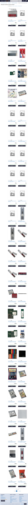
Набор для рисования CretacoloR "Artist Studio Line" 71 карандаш (12, 361)
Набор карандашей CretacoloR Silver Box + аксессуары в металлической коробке (12, 422)
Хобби (11, 501)
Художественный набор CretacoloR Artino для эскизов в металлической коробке (22, 402)
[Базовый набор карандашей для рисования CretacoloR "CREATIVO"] (22, 374)
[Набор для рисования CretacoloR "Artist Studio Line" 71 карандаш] (12, 354)
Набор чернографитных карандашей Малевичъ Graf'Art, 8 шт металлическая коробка (22, 81)
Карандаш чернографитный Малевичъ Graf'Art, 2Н (12, 221)
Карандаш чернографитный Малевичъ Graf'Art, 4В (22, 121)
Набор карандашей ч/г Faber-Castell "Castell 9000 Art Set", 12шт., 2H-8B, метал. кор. (12, 342)
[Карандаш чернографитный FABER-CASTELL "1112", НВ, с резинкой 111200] (22, 293)
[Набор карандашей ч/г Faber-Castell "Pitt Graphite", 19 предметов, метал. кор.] (12, 313)
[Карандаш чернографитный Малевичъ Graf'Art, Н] (22, 193)
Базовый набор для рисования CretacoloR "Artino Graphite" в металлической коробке (11, 402)
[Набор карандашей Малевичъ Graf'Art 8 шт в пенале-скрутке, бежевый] (12, 153)
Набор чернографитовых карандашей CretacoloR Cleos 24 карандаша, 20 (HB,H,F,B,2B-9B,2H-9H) (12, 302)
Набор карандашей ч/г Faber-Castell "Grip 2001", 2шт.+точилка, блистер (22, 61)
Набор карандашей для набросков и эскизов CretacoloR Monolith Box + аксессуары (12, 462)
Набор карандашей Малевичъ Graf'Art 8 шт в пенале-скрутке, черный (12, 141)
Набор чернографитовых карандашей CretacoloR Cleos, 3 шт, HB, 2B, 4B (12, 261)
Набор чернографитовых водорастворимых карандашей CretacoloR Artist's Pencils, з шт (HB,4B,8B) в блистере (21, 462)
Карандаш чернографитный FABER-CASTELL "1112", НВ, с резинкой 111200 (22, 301)
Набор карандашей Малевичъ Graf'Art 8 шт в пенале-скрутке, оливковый (22, 141)
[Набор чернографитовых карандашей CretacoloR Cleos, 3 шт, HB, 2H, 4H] (12, 273)
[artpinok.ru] (7, 1)
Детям (11, 502)
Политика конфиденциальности (23, 500)
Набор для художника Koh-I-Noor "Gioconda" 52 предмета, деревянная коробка (22, 482)
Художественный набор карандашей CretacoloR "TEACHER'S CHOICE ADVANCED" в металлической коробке (22, 101)
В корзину (12, 25)
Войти (25, 1)
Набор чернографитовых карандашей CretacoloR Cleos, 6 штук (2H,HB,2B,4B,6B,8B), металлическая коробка (12, 21)
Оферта (20, 499)
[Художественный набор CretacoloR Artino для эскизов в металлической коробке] (22, 394)
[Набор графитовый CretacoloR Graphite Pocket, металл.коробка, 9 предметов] (22, 273)
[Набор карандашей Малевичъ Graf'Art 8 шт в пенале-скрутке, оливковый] (22, 133)
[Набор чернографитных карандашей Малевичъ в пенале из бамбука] (12, 113)
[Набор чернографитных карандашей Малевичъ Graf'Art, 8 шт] (12, 93)
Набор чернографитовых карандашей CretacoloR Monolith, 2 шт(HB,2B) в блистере (22, 442)
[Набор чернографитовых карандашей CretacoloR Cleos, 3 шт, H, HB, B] (22, 253)
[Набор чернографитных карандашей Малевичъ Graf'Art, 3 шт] (22, 33)
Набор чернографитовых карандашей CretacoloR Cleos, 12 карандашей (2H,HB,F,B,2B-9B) (12, 482)
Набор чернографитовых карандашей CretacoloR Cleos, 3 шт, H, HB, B (22, 261)
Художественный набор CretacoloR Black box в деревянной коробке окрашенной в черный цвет (22, 362)
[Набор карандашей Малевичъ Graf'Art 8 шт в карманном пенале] (12, 173)
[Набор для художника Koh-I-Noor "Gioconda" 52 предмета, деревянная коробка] (22, 474)
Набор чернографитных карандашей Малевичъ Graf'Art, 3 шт (22, 41)
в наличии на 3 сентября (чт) (23, 84)
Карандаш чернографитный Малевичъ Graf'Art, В (22, 181)
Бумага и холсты (12, 496)
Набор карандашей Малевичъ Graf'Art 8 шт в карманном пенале (12, 181)
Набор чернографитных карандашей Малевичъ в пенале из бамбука (12, 121)
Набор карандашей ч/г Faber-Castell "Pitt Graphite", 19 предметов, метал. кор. (12, 322)
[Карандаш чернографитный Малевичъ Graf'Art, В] (22, 173)
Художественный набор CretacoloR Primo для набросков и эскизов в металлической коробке (11, 442)
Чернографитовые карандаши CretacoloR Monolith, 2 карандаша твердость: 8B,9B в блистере (21, 222)
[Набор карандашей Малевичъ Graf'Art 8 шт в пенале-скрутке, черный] (12, 133)
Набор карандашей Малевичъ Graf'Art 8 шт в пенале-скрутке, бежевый (12, 161)
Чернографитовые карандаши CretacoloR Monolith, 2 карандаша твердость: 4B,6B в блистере (11, 242)
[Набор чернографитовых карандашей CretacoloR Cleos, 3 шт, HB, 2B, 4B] (12, 253)
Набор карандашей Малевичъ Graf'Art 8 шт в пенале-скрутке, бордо (22, 161)
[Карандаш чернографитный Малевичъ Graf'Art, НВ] (12, 193)
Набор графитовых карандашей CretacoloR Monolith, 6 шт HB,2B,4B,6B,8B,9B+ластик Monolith (11, 61)
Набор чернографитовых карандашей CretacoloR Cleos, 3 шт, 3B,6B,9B (22, 241)
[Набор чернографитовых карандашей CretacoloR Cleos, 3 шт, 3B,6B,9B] (22, 233)
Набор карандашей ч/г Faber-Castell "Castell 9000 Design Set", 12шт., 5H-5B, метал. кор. (12, 81)
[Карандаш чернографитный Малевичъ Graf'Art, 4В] (22, 113)
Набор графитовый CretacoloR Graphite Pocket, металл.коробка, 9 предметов (22, 281)
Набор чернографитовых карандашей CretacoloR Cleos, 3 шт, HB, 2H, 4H (12, 281)
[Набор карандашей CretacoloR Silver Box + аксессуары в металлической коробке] (12, 414)
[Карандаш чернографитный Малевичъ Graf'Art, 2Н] (12, 213)
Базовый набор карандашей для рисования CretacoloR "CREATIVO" (21, 381)
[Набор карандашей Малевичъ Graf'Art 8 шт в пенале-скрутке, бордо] (22, 153)
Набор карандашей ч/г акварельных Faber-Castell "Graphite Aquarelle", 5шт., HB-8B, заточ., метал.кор (22, 322)
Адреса (23, 1)
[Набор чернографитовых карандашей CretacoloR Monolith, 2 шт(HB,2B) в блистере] (22, 434)
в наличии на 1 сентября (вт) (23, 485)
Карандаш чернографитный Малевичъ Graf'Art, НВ (12, 201)
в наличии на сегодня (14, 24)
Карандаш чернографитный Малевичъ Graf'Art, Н (22, 201)
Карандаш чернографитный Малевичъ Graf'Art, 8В (12, 41)
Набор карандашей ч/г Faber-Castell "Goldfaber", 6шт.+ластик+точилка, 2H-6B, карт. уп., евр (22, 342)
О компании (20, 501)
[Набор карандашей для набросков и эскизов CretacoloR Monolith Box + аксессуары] (12, 454)
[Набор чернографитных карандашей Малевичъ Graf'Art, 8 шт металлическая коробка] (22, 73)
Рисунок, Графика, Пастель (13, 498)
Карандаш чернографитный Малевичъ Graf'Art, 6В (22, 21)
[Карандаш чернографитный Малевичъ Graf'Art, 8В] (12, 33)
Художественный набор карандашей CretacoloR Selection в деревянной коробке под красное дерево (12, 382)
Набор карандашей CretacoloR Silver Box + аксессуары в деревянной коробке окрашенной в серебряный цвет (22, 422)
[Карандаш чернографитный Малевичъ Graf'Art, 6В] (22, 13)
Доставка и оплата (21, 496)
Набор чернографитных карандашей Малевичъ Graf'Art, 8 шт (12, 101)
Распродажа (20, 498)
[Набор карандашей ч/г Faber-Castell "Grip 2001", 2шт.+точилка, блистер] (22, 53)
